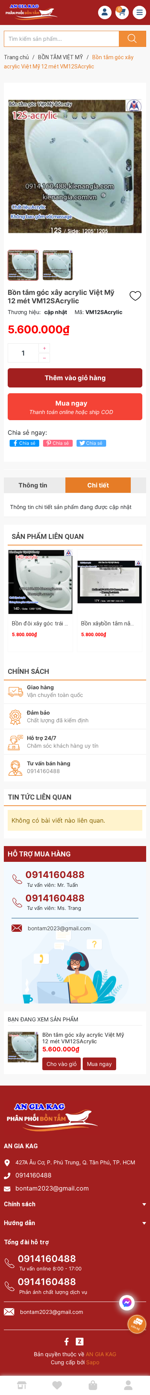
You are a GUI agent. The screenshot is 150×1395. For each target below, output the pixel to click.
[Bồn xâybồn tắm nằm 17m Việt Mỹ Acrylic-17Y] (109, 582)
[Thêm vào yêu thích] (137, 296)
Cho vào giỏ (62, 1064)
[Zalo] (79, 1342)
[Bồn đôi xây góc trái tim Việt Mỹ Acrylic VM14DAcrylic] (40, 582)
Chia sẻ (27, 443)
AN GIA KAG (101, 1354)
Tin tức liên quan (40, 797)
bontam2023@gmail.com (52, 1188)
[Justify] (131, 39)
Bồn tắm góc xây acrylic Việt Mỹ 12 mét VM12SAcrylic (83, 1037)
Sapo (92, 1362)
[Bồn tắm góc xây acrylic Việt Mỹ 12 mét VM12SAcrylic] (23, 1047)
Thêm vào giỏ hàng (75, 378)
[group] (75, 166)
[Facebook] (66, 1342)
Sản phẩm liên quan (48, 536)
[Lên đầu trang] (137, 1362)
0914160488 (55, 874)
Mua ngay (71, 407)
